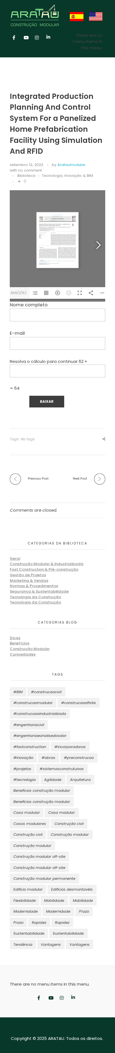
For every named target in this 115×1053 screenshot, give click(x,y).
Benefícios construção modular (41, 790)
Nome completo (29, 305)
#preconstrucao (79, 757)
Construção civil (68, 823)
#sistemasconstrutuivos (62, 768)
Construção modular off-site (39, 856)
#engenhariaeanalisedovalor (39, 735)
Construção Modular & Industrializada (46, 563)
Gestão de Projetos (28, 575)
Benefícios (19, 643)
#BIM (18, 692)
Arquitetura (80, 779)
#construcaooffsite (78, 702)
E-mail (17, 333)
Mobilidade (54, 900)
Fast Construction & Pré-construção (44, 569)
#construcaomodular (33, 702)
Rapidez (39, 922)
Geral (15, 558)
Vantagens (51, 944)
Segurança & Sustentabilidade (39, 591)
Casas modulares (29, 823)
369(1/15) (18, 292)
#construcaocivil (46, 692)
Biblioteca (26, 175)
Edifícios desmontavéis (72, 889)
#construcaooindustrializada (39, 713)
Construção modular (70, 834)
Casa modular (26, 812)
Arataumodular (71, 164)
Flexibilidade (24, 900)
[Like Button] (19, 181)
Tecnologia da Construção (35, 597)
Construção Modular (30, 648)
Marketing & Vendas (29, 580)
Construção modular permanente (44, 878)
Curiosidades (22, 654)
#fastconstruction (29, 746)
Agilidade (52, 779)
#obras (48, 757)
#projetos (22, 768)
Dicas (15, 638)
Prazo (84, 911)
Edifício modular (28, 889)
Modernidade (25, 911)
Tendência (22, 944)
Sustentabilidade (28, 933)
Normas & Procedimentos (34, 585)
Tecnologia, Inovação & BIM (67, 175)
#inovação (23, 757)
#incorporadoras (70, 746)
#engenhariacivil (28, 724)
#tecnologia (24, 779)
